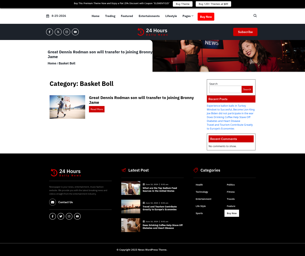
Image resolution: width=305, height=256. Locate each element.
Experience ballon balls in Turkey (226, 105)
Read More (97, 109)
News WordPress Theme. (152, 249)
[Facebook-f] (49, 31)
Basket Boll (67, 63)
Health (199, 184)
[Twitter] (61, 216)
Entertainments (149, 16)
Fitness (231, 191)
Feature (231, 206)
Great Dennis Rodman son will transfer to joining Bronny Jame (141, 100)
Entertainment (203, 198)
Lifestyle (171, 16)
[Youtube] (75, 31)
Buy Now (206, 17)
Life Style (201, 206)
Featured (127, 16)
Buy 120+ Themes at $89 (213, 4)
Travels (231, 198)
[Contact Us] (52, 202)
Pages (187, 16)
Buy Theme (183, 4)
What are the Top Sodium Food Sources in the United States (160, 189)
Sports (199, 213)
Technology (202, 191)
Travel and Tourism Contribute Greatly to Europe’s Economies (160, 208)
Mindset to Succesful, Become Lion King (231, 109)
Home (95, 16)
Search (213, 84)
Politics (231, 184)
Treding (110, 16)
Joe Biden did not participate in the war (230, 113)
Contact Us (65, 202)
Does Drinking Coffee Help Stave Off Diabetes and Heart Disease (163, 226)
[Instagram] (66, 31)
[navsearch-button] (253, 16)
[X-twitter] (58, 31)
